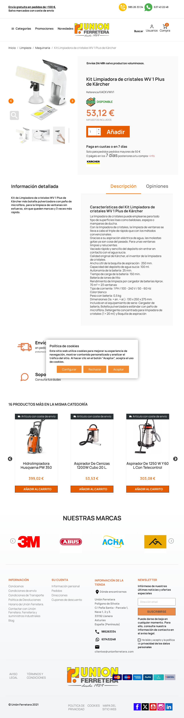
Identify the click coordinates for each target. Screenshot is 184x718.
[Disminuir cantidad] (98, 133)
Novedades (65, 28)
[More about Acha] (113, 541)
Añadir (115, 132)
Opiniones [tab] (157, 186)
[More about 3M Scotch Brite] (28, 541)
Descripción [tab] (124, 186)
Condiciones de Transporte (26, 595)
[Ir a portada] (93, 677)
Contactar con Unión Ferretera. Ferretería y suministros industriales (24, 612)
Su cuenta (60, 580)
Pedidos (57, 591)
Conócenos (16, 586)
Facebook (137, 705)
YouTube (153, 705)
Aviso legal (13, 676)
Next (174, 458)
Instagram (161, 705)
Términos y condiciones (36, 676)
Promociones (44, 28)
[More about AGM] (155, 541)
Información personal (66, 586)
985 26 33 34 (136, 7)
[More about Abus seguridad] (71, 541)
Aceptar (118, 369)
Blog (11, 620)
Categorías (23, 28)
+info (151, 156)
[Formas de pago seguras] (144, 677)
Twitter (145, 705)
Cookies (94, 706)
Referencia (92, 92)
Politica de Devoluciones (24, 600)
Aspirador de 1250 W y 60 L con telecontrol (147, 465)
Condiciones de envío (22, 591)
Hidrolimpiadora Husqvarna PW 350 (36, 465)
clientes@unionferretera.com (114, 651)
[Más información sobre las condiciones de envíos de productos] (24, 347)
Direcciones (59, 595)
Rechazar (95, 369)
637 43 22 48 (160, 7)
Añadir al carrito (37, 489)
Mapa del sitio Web (109, 707)
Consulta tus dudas (48, 379)
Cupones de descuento (67, 600)
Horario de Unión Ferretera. (26, 604)
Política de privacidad (76, 707)
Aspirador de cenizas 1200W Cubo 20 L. (92, 465)
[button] (13, 541)
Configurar (69, 369)
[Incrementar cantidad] (98, 130)
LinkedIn (168, 705)
